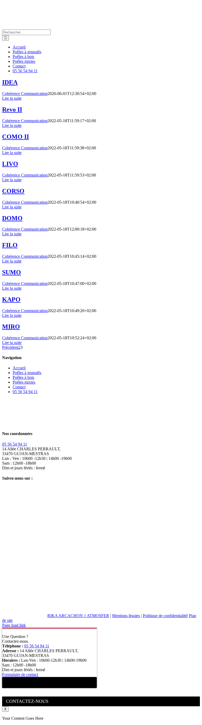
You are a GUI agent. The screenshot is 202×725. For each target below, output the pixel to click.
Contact (19, 387)
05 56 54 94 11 (25, 391)
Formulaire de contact (20, 674)
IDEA (10, 82)
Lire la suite (12, 98)
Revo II (12, 109)
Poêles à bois (23, 377)
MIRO (11, 326)
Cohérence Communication (25, 93)
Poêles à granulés (27, 372)
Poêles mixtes (24, 382)
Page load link (14, 625)
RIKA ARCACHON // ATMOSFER (78, 615)
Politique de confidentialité (165, 615)
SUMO (11, 272)
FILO (10, 245)
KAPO (11, 299)
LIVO (10, 163)
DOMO (12, 218)
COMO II (15, 136)
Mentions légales (126, 615)
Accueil (19, 368)
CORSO (13, 191)
